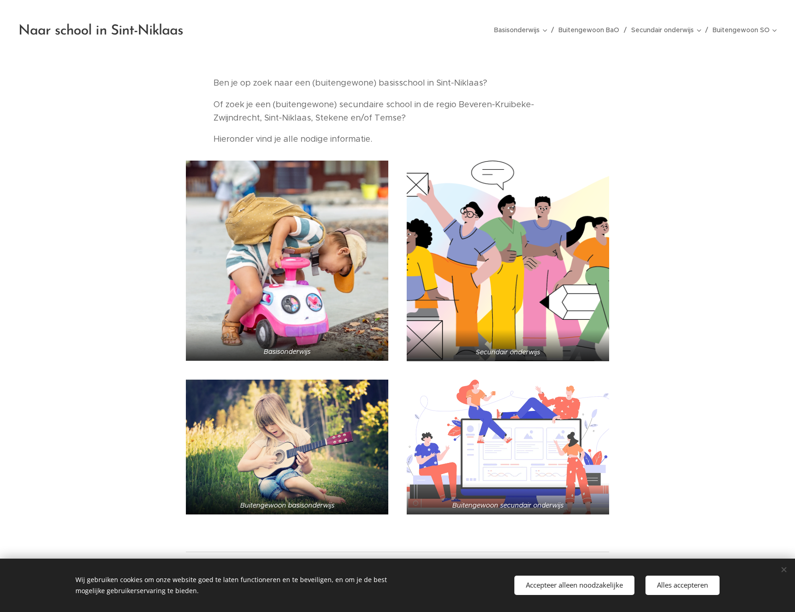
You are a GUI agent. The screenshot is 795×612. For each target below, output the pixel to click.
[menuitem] (523, 29)
